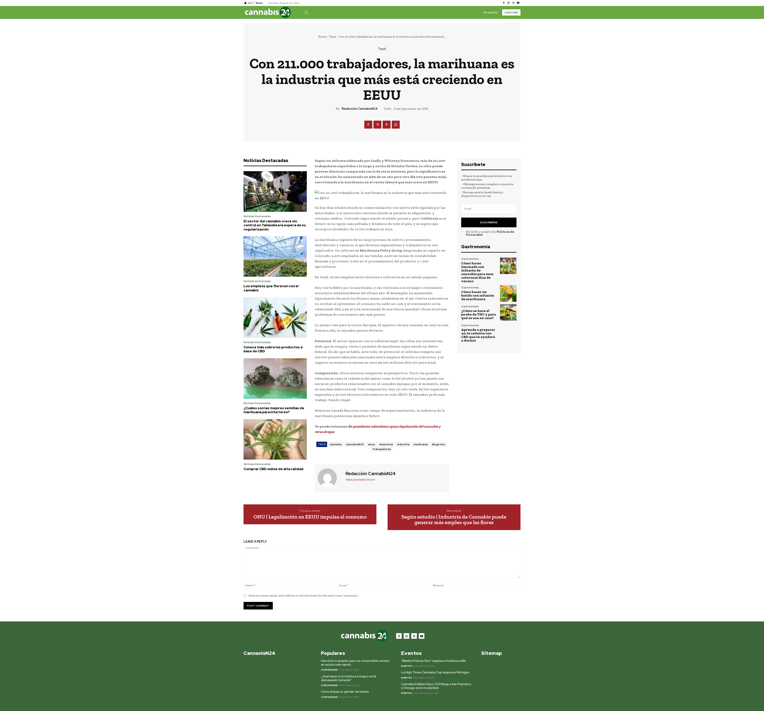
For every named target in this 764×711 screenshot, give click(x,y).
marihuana (420, 444)
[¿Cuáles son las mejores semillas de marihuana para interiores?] (275, 378)
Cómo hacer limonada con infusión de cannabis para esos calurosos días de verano (477, 272)
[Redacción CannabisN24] (330, 477)
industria (403, 444)
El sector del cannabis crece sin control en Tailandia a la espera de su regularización (275, 225)
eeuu (371, 444)
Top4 (332, 36)
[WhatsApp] (396, 125)
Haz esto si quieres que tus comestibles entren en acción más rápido (355, 663)
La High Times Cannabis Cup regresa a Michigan (435, 672)
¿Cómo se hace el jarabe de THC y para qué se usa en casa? (478, 314)
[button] (306, 12)
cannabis (335, 444)
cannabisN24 (355, 444)
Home (322, 36)
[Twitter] (513, 3)
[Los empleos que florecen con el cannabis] (275, 256)
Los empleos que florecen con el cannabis (271, 288)
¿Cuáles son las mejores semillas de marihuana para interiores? (274, 410)
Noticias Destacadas (257, 216)
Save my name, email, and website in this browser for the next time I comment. (303, 595)
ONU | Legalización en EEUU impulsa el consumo (310, 517)
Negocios (438, 444)
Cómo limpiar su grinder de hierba (345, 692)
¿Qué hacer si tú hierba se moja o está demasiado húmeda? (348, 678)
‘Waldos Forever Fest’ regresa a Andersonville (433, 661)
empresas (386, 444)
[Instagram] (508, 3)
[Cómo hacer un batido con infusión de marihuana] (508, 293)
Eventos (406, 666)
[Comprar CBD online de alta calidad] (275, 439)
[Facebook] (503, 3)
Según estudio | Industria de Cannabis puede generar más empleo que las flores (453, 519)
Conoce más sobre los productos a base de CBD (273, 349)
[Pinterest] (387, 125)
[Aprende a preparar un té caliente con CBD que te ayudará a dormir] (508, 332)
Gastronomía (470, 259)
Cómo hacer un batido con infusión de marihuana (477, 295)
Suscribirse (489, 222)
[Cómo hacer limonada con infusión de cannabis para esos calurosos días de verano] (508, 266)
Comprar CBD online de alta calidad (273, 469)
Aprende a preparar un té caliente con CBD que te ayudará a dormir (478, 335)
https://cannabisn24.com (360, 479)
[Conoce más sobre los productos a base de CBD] (275, 317)
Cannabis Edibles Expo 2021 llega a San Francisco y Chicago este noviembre (436, 686)
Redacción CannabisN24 (360, 108)
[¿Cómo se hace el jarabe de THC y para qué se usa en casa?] (508, 312)
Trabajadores (381, 449)
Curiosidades (329, 669)
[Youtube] (518, 3)
